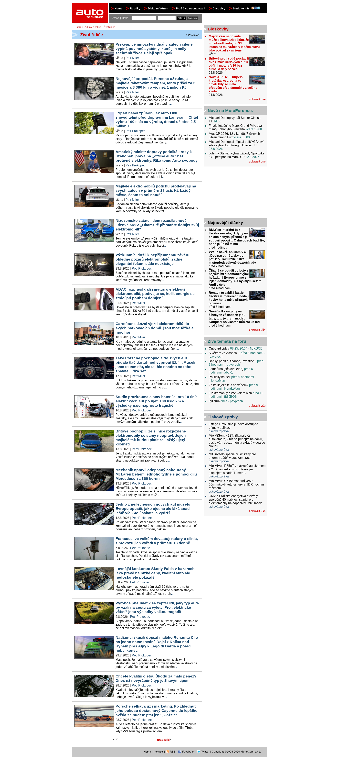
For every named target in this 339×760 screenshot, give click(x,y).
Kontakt (158, 751)
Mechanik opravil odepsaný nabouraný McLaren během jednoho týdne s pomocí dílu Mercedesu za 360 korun (156, 474)
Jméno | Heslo (120, 18)
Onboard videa (219, 348)
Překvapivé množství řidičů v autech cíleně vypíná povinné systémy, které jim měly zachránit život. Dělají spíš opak (154, 48)
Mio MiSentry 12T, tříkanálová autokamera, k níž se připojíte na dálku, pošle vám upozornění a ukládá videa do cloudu (237, 441)
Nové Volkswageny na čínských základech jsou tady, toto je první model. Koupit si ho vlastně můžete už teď (234, 317)
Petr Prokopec (135, 131)
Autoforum (90, 6)
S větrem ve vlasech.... (224, 353)
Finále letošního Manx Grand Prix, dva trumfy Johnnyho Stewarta (235, 127)
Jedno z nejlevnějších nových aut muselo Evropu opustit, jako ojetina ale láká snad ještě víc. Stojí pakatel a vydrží (153, 508)
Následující (164, 740)
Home (118, 8)
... (174, 69)
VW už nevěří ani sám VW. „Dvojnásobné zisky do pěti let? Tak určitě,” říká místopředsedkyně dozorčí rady (232, 257)
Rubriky (135, 8)
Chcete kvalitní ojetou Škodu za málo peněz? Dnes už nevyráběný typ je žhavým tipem (156, 678)
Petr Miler (132, 58)
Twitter (204, 751)
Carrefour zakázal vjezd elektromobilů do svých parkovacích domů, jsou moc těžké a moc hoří (155, 328)
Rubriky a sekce (92, 27)
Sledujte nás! (242, 8)
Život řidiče (109, 27)
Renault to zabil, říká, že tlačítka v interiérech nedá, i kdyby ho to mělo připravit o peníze (229, 298)
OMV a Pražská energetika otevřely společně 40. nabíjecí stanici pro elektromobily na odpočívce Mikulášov (235, 499)
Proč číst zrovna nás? (190, 8)
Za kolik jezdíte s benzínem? (228, 385)
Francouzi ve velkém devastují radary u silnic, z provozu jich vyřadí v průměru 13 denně (157, 541)
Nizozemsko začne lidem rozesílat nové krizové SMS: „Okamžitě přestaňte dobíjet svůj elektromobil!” (157, 224)
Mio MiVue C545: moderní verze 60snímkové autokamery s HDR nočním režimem (236, 484)
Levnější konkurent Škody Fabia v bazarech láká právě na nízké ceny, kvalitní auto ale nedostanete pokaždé (155, 573)
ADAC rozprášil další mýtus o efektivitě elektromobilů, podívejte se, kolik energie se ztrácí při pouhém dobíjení (155, 293)
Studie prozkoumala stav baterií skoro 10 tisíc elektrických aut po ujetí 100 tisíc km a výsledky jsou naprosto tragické (157, 401)
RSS (172, 751)
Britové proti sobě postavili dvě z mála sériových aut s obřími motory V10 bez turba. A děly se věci (229, 64)
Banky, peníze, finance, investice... (232, 361)
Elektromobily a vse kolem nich (230, 393)
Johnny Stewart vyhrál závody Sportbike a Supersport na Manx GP (236, 155)
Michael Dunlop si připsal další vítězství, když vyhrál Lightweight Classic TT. (236, 143)
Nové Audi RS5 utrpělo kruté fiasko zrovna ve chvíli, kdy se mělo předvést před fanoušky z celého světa (233, 84)
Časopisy (219, 8)
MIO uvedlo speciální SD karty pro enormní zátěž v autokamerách (232, 456)
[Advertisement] (228, 193)
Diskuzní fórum (158, 8)
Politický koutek (220, 377)
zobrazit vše (257, 99)
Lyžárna (214, 401)
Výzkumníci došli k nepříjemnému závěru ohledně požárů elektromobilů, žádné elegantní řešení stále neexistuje (153, 259)
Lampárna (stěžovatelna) (226, 369)
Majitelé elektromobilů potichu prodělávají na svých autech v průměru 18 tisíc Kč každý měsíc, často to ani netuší (156, 190)
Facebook (187, 751)
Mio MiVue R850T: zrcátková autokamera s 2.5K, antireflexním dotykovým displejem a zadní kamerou (237, 469)
